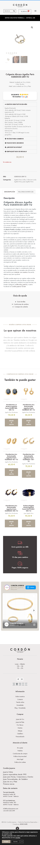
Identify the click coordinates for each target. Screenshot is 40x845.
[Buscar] (14, 11)
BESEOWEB (23, 824)
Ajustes (15, 841)
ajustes (17, 838)
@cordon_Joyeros (21, 284)
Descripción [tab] (9, 192)
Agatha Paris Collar (20, 180)
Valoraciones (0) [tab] (25, 192)
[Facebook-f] (18, 679)
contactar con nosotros (20, 272)
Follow (32, 587)
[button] (35, 10)
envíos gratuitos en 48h (17, 104)
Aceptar (6, 841)
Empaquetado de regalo (17, 151)
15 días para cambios (15, 139)
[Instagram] (21, 679)
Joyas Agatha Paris (27, 182)
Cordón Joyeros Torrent (18, 286)
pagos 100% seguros (15, 143)
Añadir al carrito (11, 422)
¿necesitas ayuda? (14, 147)
